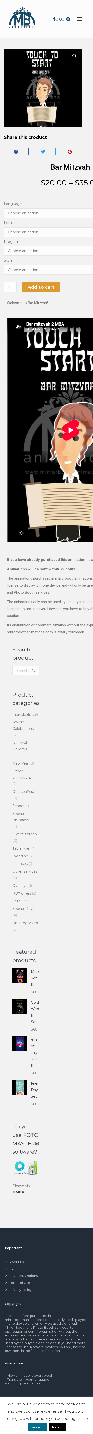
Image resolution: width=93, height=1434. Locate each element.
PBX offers (21, 893)
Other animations (21, 774)
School (18, 806)
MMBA (18, 1192)
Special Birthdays (20, 816)
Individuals (21, 714)
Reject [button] (57, 1427)
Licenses (20, 863)
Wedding (20, 856)
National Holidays (19, 745)
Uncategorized (25, 923)
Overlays (19, 885)
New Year (20, 763)
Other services (24, 871)
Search (33, 670)
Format (10, 222)
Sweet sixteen (24, 834)
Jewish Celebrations (23, 725)
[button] (79, 19)
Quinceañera (23, 791)
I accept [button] (37, 1427)
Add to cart (41, 287)
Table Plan (21, 848)
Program (11, 241)
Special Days (23, 908)
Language (13, 204)
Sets (16, 901)
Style (8, 260)
